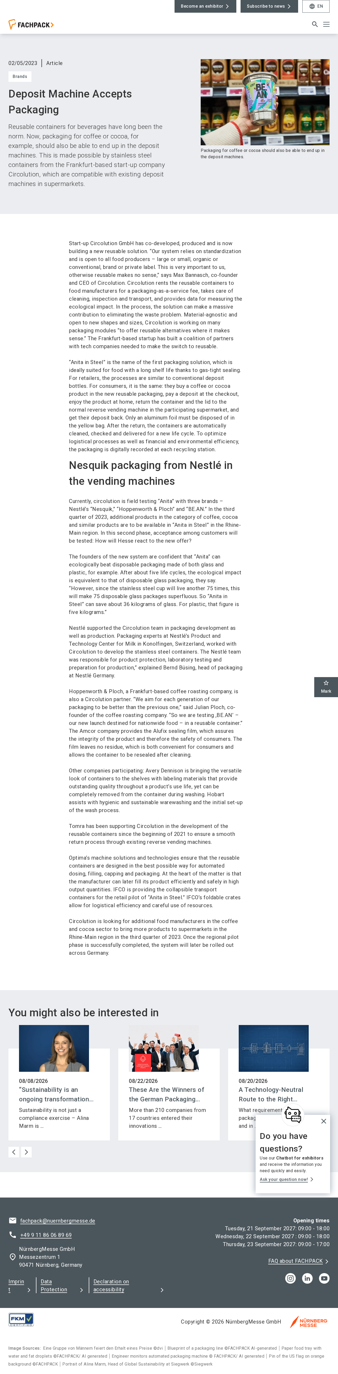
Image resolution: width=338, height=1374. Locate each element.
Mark (326, 687)
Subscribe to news (266, 6)
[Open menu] (326, 24)
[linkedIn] (307, 1278)
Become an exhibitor (202, 6)
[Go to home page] (45, 26)
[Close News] (292, 1114)
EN (316, 6)
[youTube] (324, 1278)
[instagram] (290, 1278)
